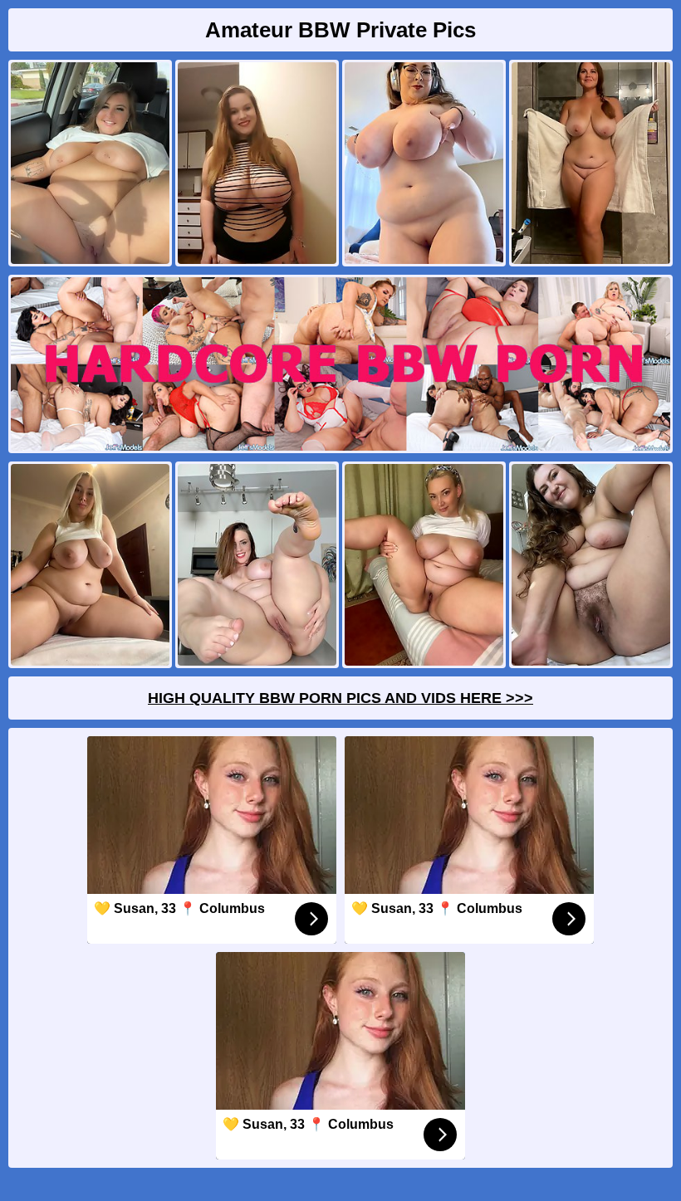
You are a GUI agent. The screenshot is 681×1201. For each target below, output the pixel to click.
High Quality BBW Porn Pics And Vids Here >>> (340, 698)
